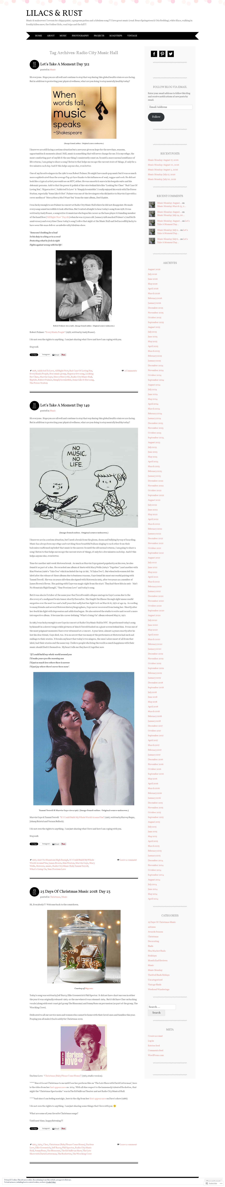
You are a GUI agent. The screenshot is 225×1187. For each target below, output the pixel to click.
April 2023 (153, 461)
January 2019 (154, 677)
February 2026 (155, 298)
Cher (45, 1144)
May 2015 (152, 836)
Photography (80, 35)
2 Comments (130, 370)
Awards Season (155, 931)
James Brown (55, 863)
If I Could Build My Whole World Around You (82, 817)
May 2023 (152, 456)
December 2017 (155, 725)
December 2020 (155, 596)
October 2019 (154, 663)
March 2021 (154, 581)
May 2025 (152, 341)
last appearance (58, 1087)
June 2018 (152, 697)
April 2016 (153, 783)
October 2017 (154, 730)
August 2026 (154, 269)
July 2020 (152, 620)
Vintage (132, 35)
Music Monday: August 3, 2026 (163, 169)
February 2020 (155, 644)
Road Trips (116, 35)
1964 (40, 1144)
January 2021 (154, 591)
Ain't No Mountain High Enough (52, 860)
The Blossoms (53, 1150)
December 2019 (155, 653)
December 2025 (155, 307)
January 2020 (154, 649)
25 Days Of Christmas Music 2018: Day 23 (75, 891)
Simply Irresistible (62, 379)
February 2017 (155, 750)
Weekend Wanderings (158, 989)
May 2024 (152, 399)
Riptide (33, 379)
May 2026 (152, 283)
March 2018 (154, 711)
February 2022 (155, 528)
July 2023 (152, 447)
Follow (156, 117)
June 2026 (153, 279)
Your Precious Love (56, 869)
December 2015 (155, 802)
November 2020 (156, 601)
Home (38, 35)
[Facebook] (154, 54)
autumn (152, 927)
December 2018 (155, 682)
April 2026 (153, 288)
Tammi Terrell (81, 866)
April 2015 (153, 841)
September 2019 (156, 668)
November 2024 (156, 370)
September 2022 (156, 495)
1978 (34, 370)
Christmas (55, 896)
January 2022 (154, 533)
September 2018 (156, 687)
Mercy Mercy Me (62, 376)
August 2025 (154, 327)
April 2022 (153, 519)
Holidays (152, 955)
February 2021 (155, 586)
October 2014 (154, 870)
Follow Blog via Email (170, 87)
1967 (34, 860)
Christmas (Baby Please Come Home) (62, 1075)
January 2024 (154, 418)
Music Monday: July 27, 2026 (161, 174)
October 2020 (155, 605)
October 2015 (154, 812)
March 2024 (154, 408)
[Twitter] (171, 54)
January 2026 (154, 303)
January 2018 (154, 721)
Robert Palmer (45, 379)
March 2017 (154, 745)
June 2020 (153, 625)
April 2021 (153, 576)
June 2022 (153, 509)
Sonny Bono (40, 1150)
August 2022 (154, 500)
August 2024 (154, 384)
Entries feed (154, 1045)
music (48, 866)
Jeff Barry (56, 1147)
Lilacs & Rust (54, 13)
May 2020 (153, 629)
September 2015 (156, 817)
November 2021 (155, 543)
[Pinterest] (162, 54)
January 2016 (154, 798)
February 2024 (155, 413)
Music (63, 35)
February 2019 (155, 673)
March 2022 (154, 524)
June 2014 (152, 889)
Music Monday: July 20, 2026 (162, 179)
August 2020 (154, 615)
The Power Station (39, 383)
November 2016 (155, 764)
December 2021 (155, 538)
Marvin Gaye (46, 376)
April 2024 (153, 404)
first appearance (98, 1098)
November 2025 (155, 312)
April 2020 (153, 634)
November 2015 (155, 807)
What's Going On (38, 869)
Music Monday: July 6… (168, 239)
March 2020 (154, 639)
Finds (150, 946)
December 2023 (155, 423)
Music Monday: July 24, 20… (171, 215)
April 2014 (153, 898)
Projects (99, 35)
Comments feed (155, 1050)
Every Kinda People (55, 332)
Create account (155, 1036)
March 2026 (154, 293)
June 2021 (152, 567)
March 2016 (154, 788)
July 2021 (152, 562)
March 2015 (154, 846)
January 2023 (154, 476)
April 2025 (153, 346)
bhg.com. (89, 988)
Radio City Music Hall (81, 376)
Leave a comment (128, 860)
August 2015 (154, 822)
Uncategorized (155, 979)
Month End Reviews (157, 960)
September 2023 (156, 437)
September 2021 (156, 553)
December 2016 (155, 759)
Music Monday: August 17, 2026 (163, 160)
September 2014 (156, 874)
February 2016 (155, 793)
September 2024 (156, 380)
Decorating (153, 941)
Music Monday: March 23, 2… (171, 206)
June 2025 (152, 336)
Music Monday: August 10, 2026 (163, 164)
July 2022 (152, 505)
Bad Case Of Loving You (80, 370)
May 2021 (152, 572)
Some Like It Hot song (83, 379)
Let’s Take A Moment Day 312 (64, 64)
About (51, 35)
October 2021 (154, 548)
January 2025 (154, 360)
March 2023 (154, 466)
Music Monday (155, 970)
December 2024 (155, 365)
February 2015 (155, 850)
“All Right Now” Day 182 (58, 217)
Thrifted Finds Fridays (159, 975)
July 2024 (152, 389)
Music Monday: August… (169, 203)
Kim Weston (68, 863)
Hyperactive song (76, 373)
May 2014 (152, 894)
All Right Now (61, 370)
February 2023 (155, 471)
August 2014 (154, 879)
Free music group (57, 373)
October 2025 (154, 317)
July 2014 (152, 884)
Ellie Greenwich (43, 1147)
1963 (34, 1144)
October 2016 (154, 769)
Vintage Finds (154, 984)
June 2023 (152, 452)
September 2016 (156, 774)
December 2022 (155, 480)
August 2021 (154, 557)
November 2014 (155, 865)
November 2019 (155, 658)
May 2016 (152, 778)
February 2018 (155, 716)
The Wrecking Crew (82, 1153)
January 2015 (154, 855)
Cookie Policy (51, 1182)
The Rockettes (65, 1153)
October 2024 (154, 375)
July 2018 (152, 692)
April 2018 (153, 706)
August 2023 (154, 442)
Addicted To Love (45, 370)
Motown (40, 866)
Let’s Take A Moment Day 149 (64, 405)
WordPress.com (156, 1055)
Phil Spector (68, 1147)
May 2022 (152, 514)
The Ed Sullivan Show (71, 1150)
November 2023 (155, 428)
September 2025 (156, 322)
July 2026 (152, 274)
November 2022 (156, 485)
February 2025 (155, 355)
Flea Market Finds (157, 950)
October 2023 (154, 432)
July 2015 (152, 826)
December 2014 (155, 860)
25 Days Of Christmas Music (162, 922)
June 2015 (152, 831)
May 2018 (152, 701)
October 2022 (154, 490)
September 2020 (156, 610)
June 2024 (153, 394)
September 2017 (156, 735)
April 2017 (153, 740)
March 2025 (154, 351)
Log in (151, 1040)
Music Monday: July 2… (168, 230)
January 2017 (154, 754)
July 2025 (152, 331)
